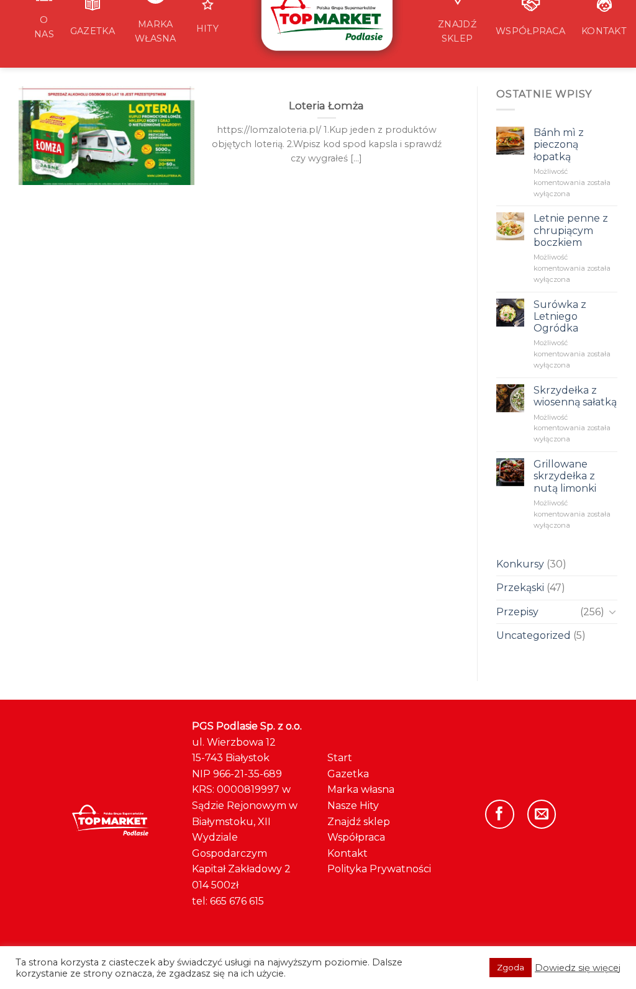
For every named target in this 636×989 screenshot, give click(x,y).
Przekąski (520, 588)
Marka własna (360, 789)
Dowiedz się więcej (577, 967)
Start (339, 758)
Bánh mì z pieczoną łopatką (559, 144)
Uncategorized (533, 635)
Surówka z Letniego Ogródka (560, 316)
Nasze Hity (353, 805)
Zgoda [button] (510, 967)
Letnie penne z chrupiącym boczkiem (571, 230)
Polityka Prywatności (379, 869)
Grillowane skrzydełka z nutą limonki (565, 476)
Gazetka (348, 774)
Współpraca (356, 837)
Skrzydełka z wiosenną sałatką (575, 396)
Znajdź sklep (358, 822)
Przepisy (517, 612)
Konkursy (520, 564)
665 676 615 (237, 901)
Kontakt (347, 853)
